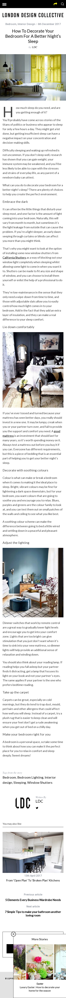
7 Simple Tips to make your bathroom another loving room (33, 911)
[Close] (13, 934)
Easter (40, 984)
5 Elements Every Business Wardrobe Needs (33, 897)
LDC (34, 47)
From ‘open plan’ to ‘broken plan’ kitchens (33, 880)
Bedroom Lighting (30, 777)
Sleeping (19, 782)
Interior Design (26, 24)
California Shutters (14, 257)
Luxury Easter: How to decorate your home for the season (40, 989)
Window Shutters (39, 782)
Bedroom (10, 24)
